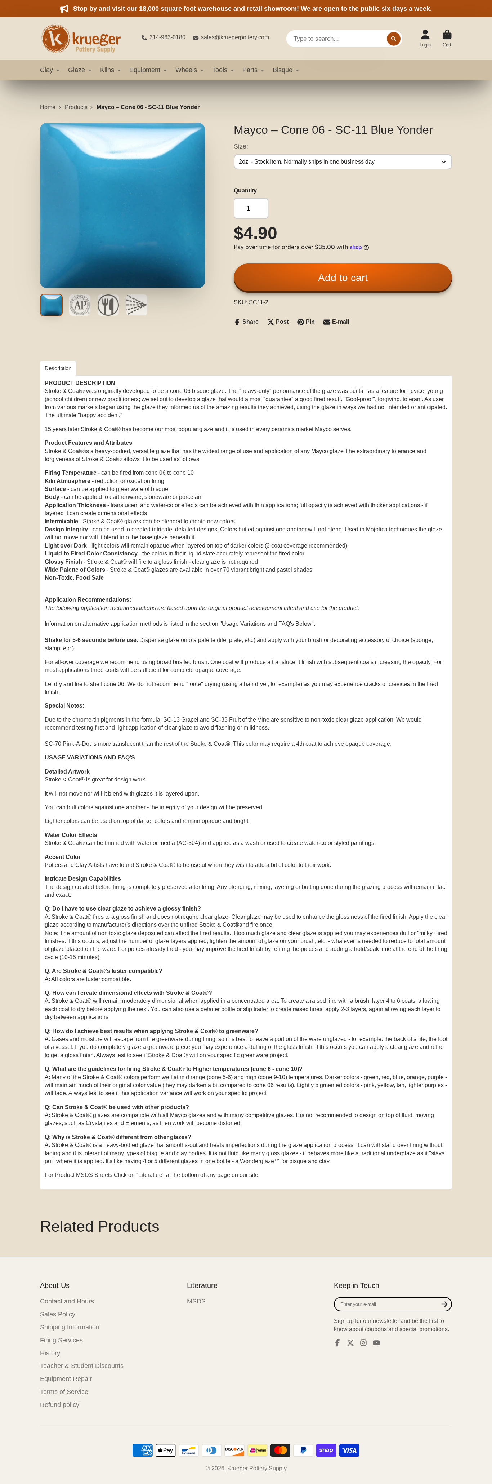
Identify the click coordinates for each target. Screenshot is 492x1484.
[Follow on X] (350, 1342)
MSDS (196, 1301)
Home (47, 107)
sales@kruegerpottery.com (235, 37)
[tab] (58, 368)
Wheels (186, 70)
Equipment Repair (66, 1378)
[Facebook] (337, 1342)
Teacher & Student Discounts (82, 1365)
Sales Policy (57, 1314)
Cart (447, 39)
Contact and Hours (67, 1301)
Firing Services (61, 1340)
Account (425, 39)
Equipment (144, 70)
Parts (250, 70)
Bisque (282, 70)
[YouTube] (376, 1342)
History (50, 1353)
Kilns (107, 70)
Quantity (245, 190)
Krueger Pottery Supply (257, 1468)
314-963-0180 (167, 37)
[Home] (85, 38)
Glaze (76, 70)
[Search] (394, 38)
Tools (219, 70)
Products (76, 107)
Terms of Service (64, 1391)
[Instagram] (363, 1342)
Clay (46, 70)
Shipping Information (69, 1327)
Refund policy (59, 1404)
